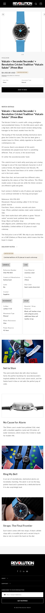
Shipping (4, 75)
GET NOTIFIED (22, 601)
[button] (35, 3)
